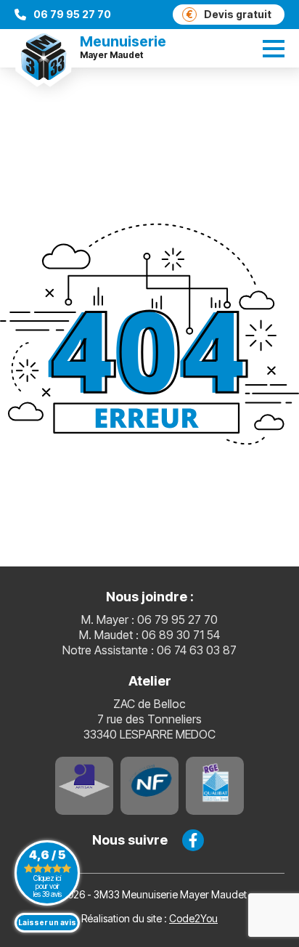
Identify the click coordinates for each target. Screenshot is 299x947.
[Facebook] (193, 840)
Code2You (193, 918)
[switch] (273, 48)
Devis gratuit (229, 14)
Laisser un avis (47, 922)
